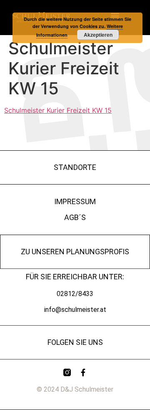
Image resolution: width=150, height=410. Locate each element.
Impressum (75, 201)
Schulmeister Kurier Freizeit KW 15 (58, 110)
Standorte (75, 167)
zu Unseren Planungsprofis (75, 251)
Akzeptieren (98, 34)
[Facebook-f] (83, 372)
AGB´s (75, 217)
